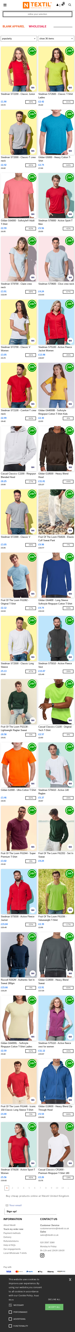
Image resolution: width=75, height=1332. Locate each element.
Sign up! (12, 1211)
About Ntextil (9, 1225)
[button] (57, 4)
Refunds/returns (11, 1241)
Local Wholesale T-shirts (15, 1253)
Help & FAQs (9, 1245)
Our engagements (12, 1249)
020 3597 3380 (47, 1242)
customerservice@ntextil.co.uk (54, 1228)
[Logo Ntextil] (37, 5)
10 (57, 1188)
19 (62, 1188)
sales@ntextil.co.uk (49, 1235)
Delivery (7, 1237)
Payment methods (12, 1233)
